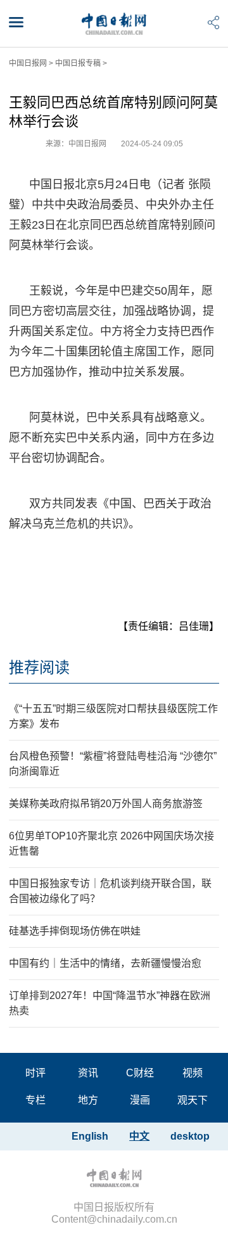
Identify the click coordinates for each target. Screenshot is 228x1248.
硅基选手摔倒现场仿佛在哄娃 (75, 931)
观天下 (192, 1100)
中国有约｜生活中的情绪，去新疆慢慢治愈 (105, 963)
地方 (88, 1100)
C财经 (140, 1072)
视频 (192, 1072)
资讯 (88, 1072)
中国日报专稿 (78, 63)
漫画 (140, 1100)
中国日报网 (28, 63)
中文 (139, 1136)
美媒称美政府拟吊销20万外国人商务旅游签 (106, 803)
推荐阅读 (39, 667)
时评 (35, 1072)
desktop (190, 1136)
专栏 (35, 1100)
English (90, 1136)
